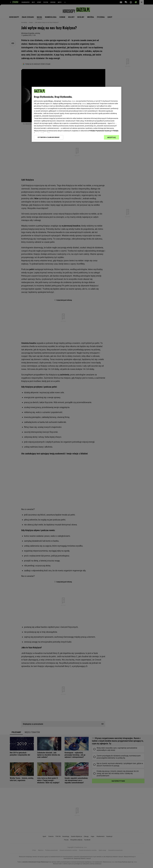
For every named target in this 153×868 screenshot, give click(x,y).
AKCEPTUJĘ (111, 137)
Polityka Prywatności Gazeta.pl (100, 131)
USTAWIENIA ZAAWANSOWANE (48, 137)
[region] (76, 114)
